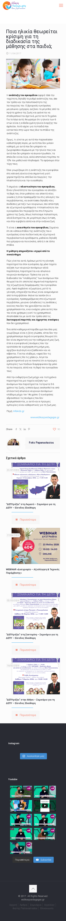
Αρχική (13, 904)
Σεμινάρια (35, 904)
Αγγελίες (49, 904)
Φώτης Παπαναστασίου (25, 908)
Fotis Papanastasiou (41, 442)
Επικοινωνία (46, 908)
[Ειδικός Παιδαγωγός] (14, 5)
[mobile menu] (61, 5)
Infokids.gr (18, 411)
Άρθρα (23, 904)
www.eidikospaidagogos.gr (44, 417)
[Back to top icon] (33, 889)
